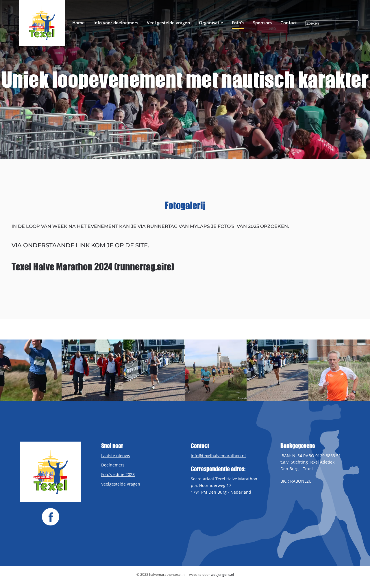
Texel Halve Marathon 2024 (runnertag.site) (93, 266)
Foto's (238, 22)
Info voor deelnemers (115, 22)
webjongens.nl (222, 574)
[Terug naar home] (42, 23)
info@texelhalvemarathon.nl (218, 455)
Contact (288, 22)
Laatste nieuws (115, 455)
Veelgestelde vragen (120, 484)
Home (78, 22)
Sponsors (262, 22)
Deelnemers (113, 465)
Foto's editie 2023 (118, 474)
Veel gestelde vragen (168, 22)
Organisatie (211, 22)
